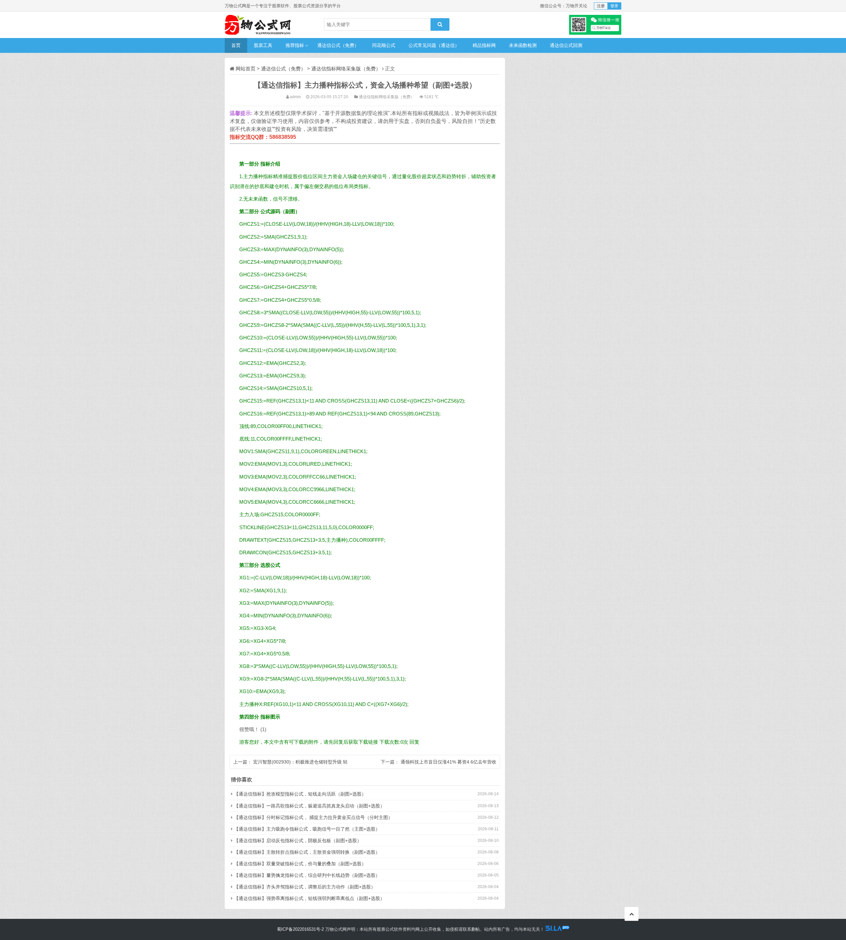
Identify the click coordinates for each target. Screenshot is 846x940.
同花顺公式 (383, 45)
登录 (614, 6)
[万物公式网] (258, 25)
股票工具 (263, 45)
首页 (236, 45)
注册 (601, 6)
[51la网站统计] (557, 929)
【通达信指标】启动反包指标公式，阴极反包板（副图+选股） (298, 840)
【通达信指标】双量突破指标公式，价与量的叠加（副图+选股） (300, 863)
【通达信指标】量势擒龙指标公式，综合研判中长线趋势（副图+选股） (307, 875)
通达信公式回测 (566, 45)
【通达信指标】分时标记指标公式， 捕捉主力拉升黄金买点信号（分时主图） (313, 817)
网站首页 (245, 68)
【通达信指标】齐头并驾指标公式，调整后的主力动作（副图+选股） (304, 886)
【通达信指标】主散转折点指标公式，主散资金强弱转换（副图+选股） (307, 852)
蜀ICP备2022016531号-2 (300, 929)
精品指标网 (484, 45)
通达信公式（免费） (338, 45)
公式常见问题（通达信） (433, 45)
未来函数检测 (523, 45)
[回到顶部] (631, 914)
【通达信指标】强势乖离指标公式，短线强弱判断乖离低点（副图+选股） (309, 898)
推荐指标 (295, 45)
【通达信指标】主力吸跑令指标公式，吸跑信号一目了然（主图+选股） (307, 829)
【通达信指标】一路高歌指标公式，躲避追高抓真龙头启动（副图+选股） (309, 805)
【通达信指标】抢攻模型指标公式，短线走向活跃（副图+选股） (300, 794)
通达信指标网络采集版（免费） (346, 68)
